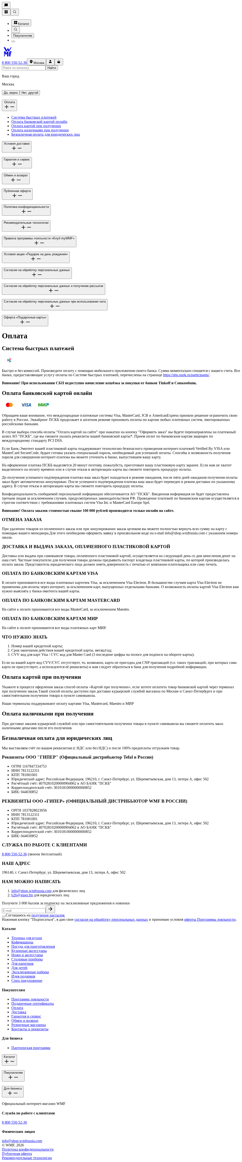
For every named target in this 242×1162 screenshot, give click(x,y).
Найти (52, 68)
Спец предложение (26, 981)
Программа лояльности (30, 999)
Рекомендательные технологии (26, 222)
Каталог (23, 24)
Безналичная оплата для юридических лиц (45, 134)
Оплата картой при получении (36, 126)
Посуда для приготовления (33, 946)
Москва (39, 63)
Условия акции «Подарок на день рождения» (36, 254)
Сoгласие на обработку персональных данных (37, 270)
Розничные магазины (28, 1025)
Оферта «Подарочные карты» (25, 317)
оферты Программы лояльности (210, 919)
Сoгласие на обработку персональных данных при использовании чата (55, 301)
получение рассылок (48, 915)
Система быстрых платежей (33, 117)
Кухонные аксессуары (29, 951)
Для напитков (22, 963)
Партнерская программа (30, 1048)
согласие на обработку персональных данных (111, 919)
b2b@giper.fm (22, 895)
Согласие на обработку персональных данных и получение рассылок (53, 286)
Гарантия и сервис (17, 159)
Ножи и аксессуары (27, 955)
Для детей (19, 968)
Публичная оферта (17, 191)
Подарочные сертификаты (32, 1003)
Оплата (9, 102)
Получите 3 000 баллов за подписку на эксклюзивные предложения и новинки (66, 903)
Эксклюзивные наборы (30, 972)
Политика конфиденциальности (26, 207)
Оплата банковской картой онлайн (39, 122)
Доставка (18, 1012)
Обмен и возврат (16, 175)
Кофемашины (22, 942)
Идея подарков (23, 976)
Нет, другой (30, 92)
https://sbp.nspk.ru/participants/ (186, 375)
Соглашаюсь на (35, 915)
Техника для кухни (26, 938)
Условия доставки (17, 143)
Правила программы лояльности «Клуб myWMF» (39, 238)
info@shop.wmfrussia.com (31, 891)
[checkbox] (4, 916)
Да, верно (11, 92)
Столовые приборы (27, 959)
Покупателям (22, 35)
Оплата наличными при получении (40, 130)
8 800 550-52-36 (14, 63)
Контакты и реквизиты (29, 1029)
